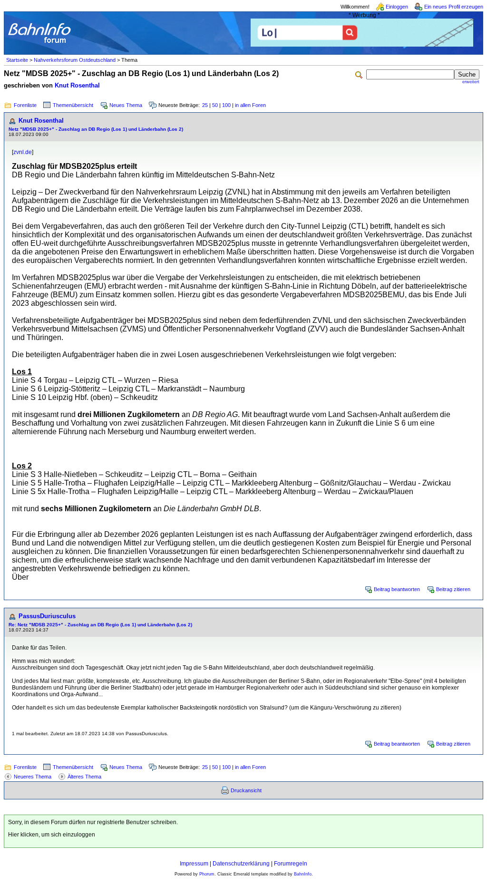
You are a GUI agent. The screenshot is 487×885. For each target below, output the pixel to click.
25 (205, 105)
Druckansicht (246, 790)
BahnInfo (303, 874)
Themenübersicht (73, 105)
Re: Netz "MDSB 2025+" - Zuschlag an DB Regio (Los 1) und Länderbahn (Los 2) (100, 624)
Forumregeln (290, 863)
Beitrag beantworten (397, 589)
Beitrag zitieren (453, 589)
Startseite (17, 60)
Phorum (206, 874)
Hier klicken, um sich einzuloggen (51, 834)
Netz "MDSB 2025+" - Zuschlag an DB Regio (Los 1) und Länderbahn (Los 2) (96, 129)
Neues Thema (125, 105)
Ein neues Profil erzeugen (453, 7)
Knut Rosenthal (77, 85)
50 (215, 105)
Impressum (194, 863)
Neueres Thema (32, 776)
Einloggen (397, 7)
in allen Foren (250, 105)
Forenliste (25, 105)
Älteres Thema (84, 776)
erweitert (470, 81)
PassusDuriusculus (47, 616)
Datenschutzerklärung (241, 863)
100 (226, 105)
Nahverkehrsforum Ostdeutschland (75, 60)
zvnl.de (22, 152)
